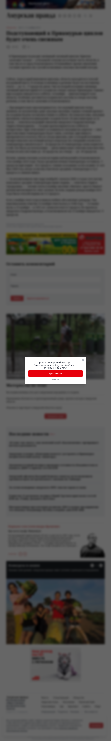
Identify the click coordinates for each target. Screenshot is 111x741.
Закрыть (55, 379)
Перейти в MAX (56, 373)
